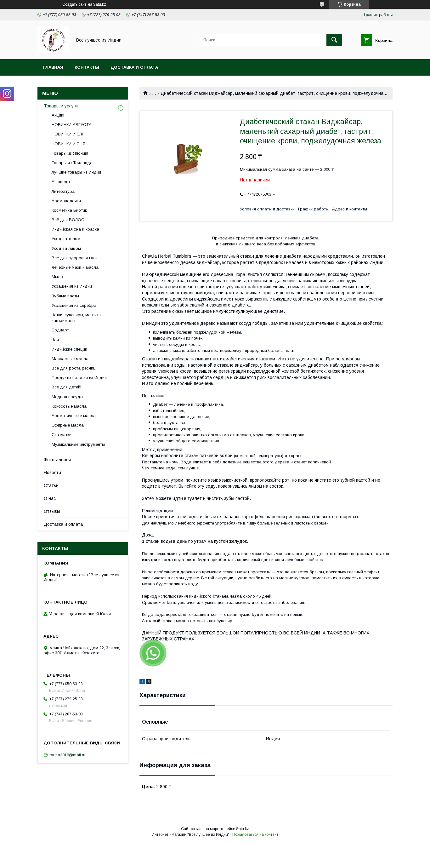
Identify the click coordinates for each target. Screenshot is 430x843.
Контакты (87, 67)
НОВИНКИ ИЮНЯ (68, 143)
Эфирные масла (68, 425)
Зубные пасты (65, 296)
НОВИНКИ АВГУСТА (72, 124)
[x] (148, 682)
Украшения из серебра (74, 305)
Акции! (58, 115)
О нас (50, 498)
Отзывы (52, 511)
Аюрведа (61, 181)
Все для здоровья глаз (75, 257)
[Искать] (334, 40)
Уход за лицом (66, 248)
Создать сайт (74, 4)
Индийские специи (69, 349)
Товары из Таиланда (72, 162)
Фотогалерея (57, 459)
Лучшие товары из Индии (76, 172)
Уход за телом (66, 238)
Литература (63, 191)
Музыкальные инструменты (78, 444)
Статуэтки (61, 434)
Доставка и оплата (134, 67)
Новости (52, 472)
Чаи (55, 339)
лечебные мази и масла (75, 267)
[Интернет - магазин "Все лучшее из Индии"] (53, 51)
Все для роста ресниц (74, 368)
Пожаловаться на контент (255, 834)
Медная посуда (67, 396)
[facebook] (142, 682)
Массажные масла (70, 358)
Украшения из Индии (72, 286)
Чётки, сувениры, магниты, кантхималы (77, 318)
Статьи (51, 485)
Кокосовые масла (69, 406)
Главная (53, 67)
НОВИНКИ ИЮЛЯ (68, 134)
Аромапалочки (66, 200)
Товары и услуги (61, 105)
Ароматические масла (74, 415)
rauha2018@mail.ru (67, 755)
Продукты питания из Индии (79, 377)
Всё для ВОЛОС (68, 219)
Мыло (57, 276)
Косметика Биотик (69, 210)
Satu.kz (242, 829)
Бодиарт (60, 330)
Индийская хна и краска (75, 229)
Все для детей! (66, 387)
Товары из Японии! (70, 153)
